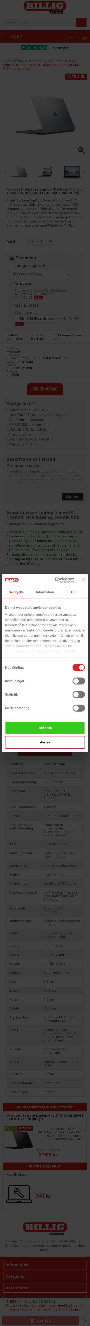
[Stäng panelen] (83, 579)
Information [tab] (45, 592)
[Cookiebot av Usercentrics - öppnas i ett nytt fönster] (56, 580)
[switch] (79, 681)
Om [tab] (73, 592)
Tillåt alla (45, 728)
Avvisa (45, 742)
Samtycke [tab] (16, 592)
